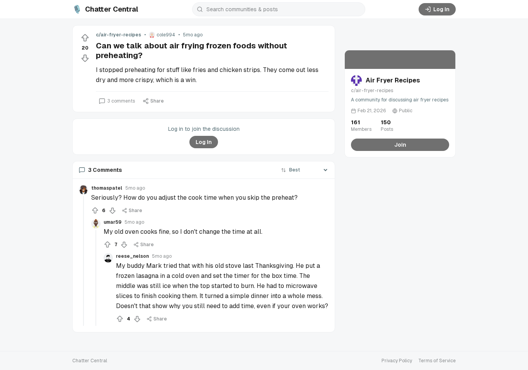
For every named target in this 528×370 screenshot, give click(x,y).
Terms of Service (437, 361)
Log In (441, 9)
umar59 (112, 222)
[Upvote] (85, 38)
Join (400, 144)
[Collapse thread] (83, 261)
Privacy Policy (397, 361)
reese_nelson (132, 256)
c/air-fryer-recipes (118, 35)
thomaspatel (106, 188)
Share (157, 101)
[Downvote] (85, 58)
